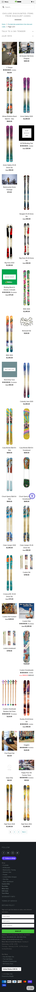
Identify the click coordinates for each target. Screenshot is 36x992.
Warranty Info (8, 896)
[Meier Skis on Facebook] (4, 853)
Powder (5, 874)
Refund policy (8, 905)
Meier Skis (9, 974)
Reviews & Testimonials (10, 961)
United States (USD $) (10, 969)
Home (4, 24)
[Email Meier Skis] (18, 853)
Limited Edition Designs (10, 877)
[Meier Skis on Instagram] (13, 853)
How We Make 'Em (8, 956)
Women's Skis (7, 872)
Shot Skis (5, 879)
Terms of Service (9, 901)
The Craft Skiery (7, 959)
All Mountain (6, 867)
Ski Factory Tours (8, 963)
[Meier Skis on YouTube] (8, 853)
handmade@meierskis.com (15, 939)
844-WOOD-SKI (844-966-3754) (16, 937)
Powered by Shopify (7, 976)
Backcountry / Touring (9, 870)
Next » (24, 832)
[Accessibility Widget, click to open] (32, 496)
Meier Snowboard (8, 881)
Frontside (5, 865)
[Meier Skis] (18, 2)
